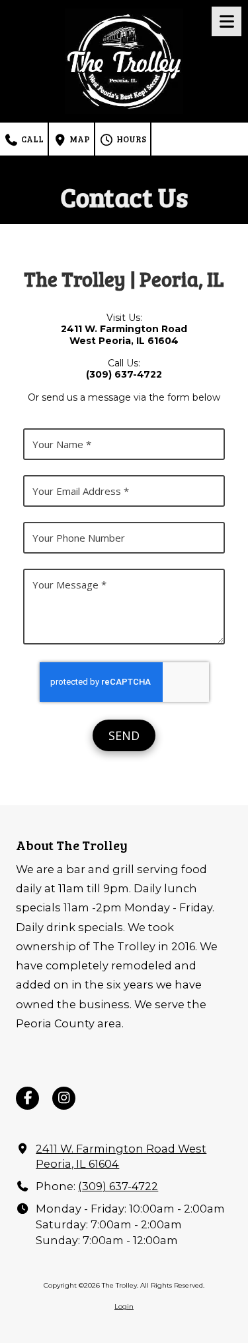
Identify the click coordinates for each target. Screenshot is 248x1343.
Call (31, 139)
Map (78, 139)
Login (124, 1306)
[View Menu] (226, 21)
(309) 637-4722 (118, 1186)
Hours (130, 139)
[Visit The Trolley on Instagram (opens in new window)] (63, 1098)
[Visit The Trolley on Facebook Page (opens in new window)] (27, 1098)
